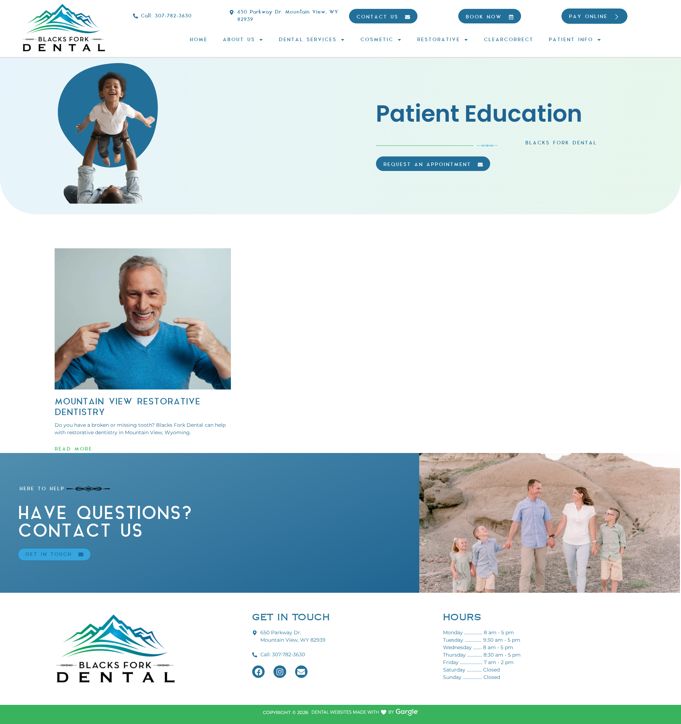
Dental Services (308, 40)
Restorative (438, 40)
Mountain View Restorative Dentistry (127, 407)
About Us (239, 40)
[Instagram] (279, 671)
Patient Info (571, 40)
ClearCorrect (508, 40)
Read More (73, 449)
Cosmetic (376, 40)
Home (198, 40)
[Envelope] (301, 671)
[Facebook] (258, 671)
